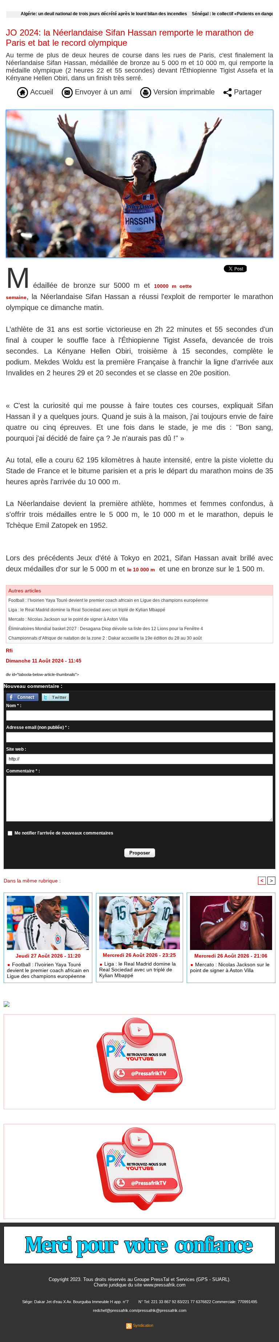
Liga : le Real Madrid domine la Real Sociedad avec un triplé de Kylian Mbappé (86, 609)
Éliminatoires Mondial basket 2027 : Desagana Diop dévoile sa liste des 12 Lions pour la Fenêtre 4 (105, 628)
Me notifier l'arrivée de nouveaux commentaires (64, 833)
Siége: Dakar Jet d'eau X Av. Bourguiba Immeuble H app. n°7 (75, 1302)
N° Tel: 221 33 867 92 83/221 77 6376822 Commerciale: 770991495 (197, 1302)
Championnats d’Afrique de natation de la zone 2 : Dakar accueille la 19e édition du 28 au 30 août (105, 638)
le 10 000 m (141, 569)
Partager (247, 92)
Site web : (16, 749)
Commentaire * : (23, 771)
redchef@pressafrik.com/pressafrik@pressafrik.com (139, 1310)
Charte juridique (110, 1285)
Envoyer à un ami (102, 92)
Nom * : (13, 705)
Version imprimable (183, 92)
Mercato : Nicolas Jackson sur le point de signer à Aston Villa (68, 619)
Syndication (143, 1325)
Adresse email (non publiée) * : (37, 727)
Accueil (40, 92)
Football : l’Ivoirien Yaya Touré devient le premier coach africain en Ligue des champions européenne (108, 600)
